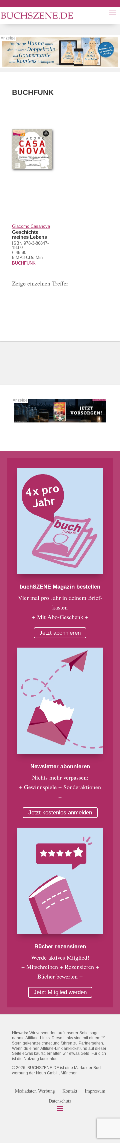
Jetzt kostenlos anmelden (60, 812)
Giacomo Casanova (31, 226)
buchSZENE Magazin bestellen (60, 587)
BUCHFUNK (24, 263)
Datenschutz (60, 1101)
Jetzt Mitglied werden (60, 992)
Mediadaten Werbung (35, 1091)
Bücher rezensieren (60, 946)
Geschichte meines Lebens (29, 234)
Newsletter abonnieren (60, 766)
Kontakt (69, 1091)
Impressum (95, 1091)
